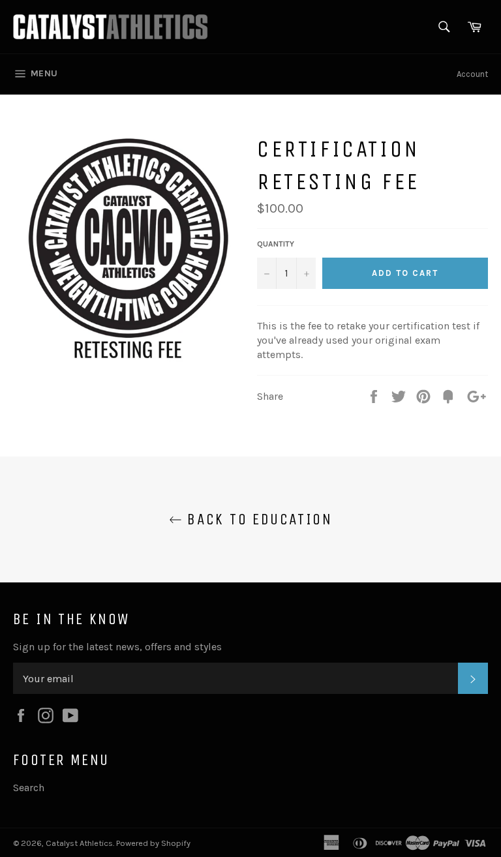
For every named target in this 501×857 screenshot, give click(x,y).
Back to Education (257, 519)
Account (472, 74)
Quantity (275, 243)
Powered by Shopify (153, 843)
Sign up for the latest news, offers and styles (117, 646)
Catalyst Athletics (79, 843)
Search (28, 787)
